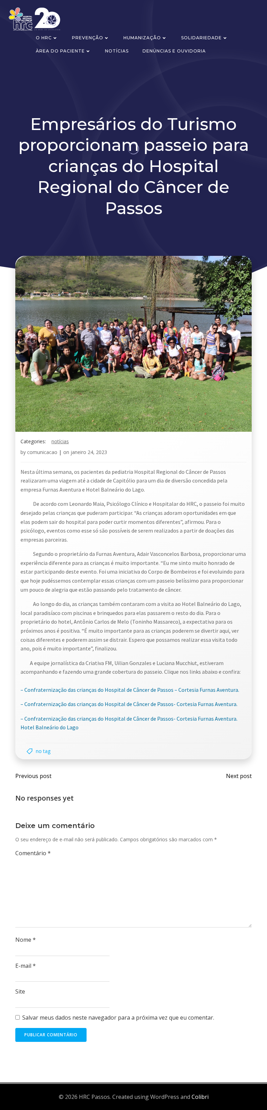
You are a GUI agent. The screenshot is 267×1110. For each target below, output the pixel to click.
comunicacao (42, 452)
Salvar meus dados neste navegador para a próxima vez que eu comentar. (118, 1017)
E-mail (25, 966)
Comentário (33, 853)
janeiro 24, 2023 (89, 452)
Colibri (200, 1097)
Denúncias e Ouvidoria (174, 51)
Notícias (117, 51)
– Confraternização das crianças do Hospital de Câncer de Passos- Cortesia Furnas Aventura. (129, 703)
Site (20, 991)
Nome (25, 939)
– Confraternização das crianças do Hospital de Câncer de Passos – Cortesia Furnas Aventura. (130, 689)
